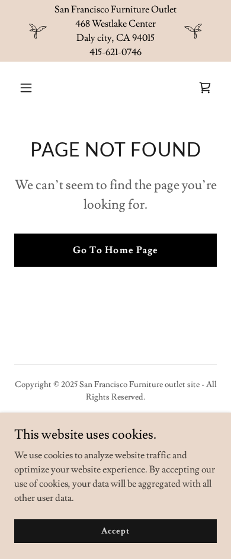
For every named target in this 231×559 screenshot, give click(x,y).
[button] (37, 88)
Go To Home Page (115, 250)
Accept (115, 530)
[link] (205, 88)
